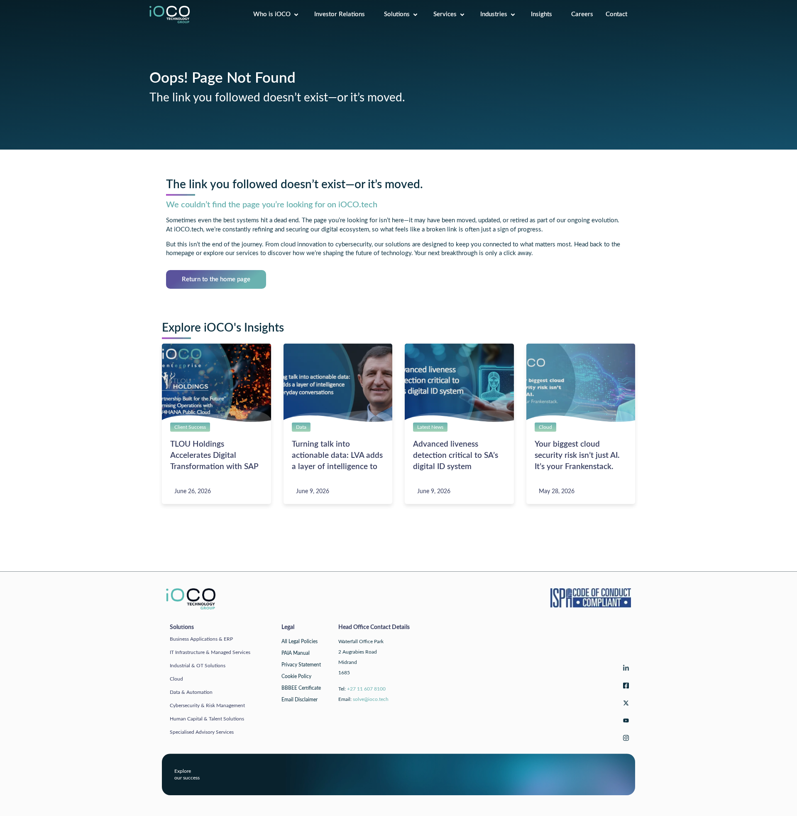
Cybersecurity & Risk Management (207, 705)
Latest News (430, 427)
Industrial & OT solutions (197, 665)
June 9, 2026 (312, 491)
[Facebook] (625, 687)
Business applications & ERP (201, 639)
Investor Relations (343, 14)
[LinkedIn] (625, 670)
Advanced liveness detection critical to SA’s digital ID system (455, 455)
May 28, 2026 (557, 491)
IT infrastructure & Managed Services (210, 652)
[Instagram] (625, 739)
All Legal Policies (299, 641)
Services (445, 14)
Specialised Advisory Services (202, 732)
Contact (620, 14)
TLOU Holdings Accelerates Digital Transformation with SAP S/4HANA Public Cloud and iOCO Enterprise (214, 466)
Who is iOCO (272, 14)
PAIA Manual (295, 653)
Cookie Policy (296, 676)
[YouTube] (625, 722)
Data (301, 427)
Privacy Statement (301, 664)
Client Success (190, 427)
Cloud (545, 427)
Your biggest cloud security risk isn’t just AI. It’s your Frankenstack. (577, 455)
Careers (582, 14)
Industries (493, 14)
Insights (545, 14)
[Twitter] (625, 705)
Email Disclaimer (299, 699)
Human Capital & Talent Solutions (207, 718)
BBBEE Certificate (301, 688)
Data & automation (191, 692)
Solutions (397, 14)
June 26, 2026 (192, 491)
